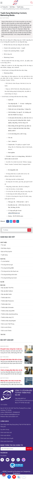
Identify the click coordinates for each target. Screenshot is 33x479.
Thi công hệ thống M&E (7, 268)
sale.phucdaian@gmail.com (12, 414)
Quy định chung (4, 429)
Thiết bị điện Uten (6, 304)
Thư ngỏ (3, 245)
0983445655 (8, 412)
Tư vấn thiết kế (5, 261)
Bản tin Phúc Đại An (6, 251)
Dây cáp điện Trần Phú (7, 287)
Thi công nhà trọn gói (7, 264)
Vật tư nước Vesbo (6, 330)
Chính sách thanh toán (6, 441)
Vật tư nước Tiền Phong (7, 324)
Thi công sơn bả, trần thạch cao (9, 271)
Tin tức (2, 334)
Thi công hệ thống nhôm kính (9, 274)
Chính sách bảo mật (6, 432)
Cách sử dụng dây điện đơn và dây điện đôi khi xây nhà (12, 370)
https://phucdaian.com (11, 416)
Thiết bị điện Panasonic (7, 301)
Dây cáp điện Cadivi (6, 294)
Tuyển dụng (20, 7)
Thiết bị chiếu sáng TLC (7, 317)
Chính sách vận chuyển (6, 438)
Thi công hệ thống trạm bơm (9, 278)
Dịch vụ (2, 259)
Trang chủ (5, 7)
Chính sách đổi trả (5, 435)
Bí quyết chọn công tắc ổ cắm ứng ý (12, 349)
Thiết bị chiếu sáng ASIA (7, 310)
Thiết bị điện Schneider (7, 307)
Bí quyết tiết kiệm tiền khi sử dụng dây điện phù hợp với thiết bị (12, 360)
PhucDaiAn (3, 455)
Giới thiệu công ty (5, 248)
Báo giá (2, 285)
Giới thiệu (12, 7)
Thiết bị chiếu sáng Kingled (8, 320)
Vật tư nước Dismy (6, 327)
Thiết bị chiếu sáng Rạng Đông (9, 314)
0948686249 (16, 412)
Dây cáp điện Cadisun (7, 291)
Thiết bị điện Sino (5, 297)
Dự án (2, 282)
